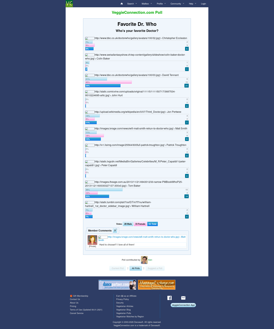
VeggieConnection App (183, 304)
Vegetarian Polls (123, 313)
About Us (74, 302)
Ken (150, 259)
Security (120, 302)
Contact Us (75, 299)
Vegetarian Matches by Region (130, 316)
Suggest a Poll (155, 268)
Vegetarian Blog (123, 309)
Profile (160, 3)
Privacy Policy (122, 299)
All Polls (136, 268)
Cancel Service (76, 313)
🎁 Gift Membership (79, 295)
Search (130, 3)
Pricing (73, 306)
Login (203, 3)
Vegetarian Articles (124, 306)
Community (176, 3)
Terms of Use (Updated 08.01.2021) (86, 309)
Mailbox (145, 3)
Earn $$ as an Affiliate (126, 295)
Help (191, 3)
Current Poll (118, 268)
